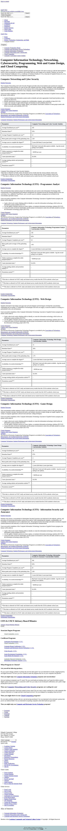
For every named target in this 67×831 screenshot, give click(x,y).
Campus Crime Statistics (11, 749)
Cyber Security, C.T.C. (10, 651)
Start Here (7, 21)
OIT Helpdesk (8, 800)
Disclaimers (7, 755)
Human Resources (9, 759)
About (6, 20)
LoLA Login (7, 791)
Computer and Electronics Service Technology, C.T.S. (19, 648)
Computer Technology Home (12, 48)
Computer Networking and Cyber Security (21, 687)
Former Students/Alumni (11, 776)
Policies (6, 762)
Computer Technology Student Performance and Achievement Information (21, 120)
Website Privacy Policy (10, 803)
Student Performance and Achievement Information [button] (15, 117)
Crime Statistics (8, 31)
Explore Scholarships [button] (6, 179)
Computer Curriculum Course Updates (14, 55)
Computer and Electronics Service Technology (17, 49)
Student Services (8, 28)
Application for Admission (11, 796)
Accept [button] (41, 828)
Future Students (8, 772)
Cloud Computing (9, 54)
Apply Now (4, 10)
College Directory (9, 752)
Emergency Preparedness (11, 757)
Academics (7, 24)
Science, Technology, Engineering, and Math (16, 40)
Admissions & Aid (9, 23)
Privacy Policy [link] (33, 828)
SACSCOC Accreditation (11, 765)
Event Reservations (9, 797)
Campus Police (8, 748)
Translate (13, 741)
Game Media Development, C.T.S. (13, 656)
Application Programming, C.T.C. (13, 641)
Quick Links (7, 29)
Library (6, 760)
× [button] (45, 828)
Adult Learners (8, 782)
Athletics (6, 777)
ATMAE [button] (3, 112)
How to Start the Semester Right (13, 783)
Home (6, 37)
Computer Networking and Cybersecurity (15, 52)
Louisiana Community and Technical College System (24, 819)
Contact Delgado (9, 754)
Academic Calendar (9, 746)
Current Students (8, 774)
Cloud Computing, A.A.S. (11, 634)
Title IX (6, 766)
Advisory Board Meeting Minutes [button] (10, 624)
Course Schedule (9, 794)
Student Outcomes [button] (6, 83)
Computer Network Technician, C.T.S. (15, 659)
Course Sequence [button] (5, 109)
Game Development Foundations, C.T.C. (15, 654)
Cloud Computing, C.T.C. (11, 643)
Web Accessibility (9, 805)
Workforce (7, 26)
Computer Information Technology (13, 51)
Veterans (6, 780)
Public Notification (9, 763)
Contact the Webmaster (10, 802)
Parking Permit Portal (10, 799)
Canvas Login (8, 792)
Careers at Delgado (9, 751)
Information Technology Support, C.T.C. (15, 660)
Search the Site (5, 13)
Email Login (7, 789)
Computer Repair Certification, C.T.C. (14, 646)
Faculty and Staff (9, 779)
